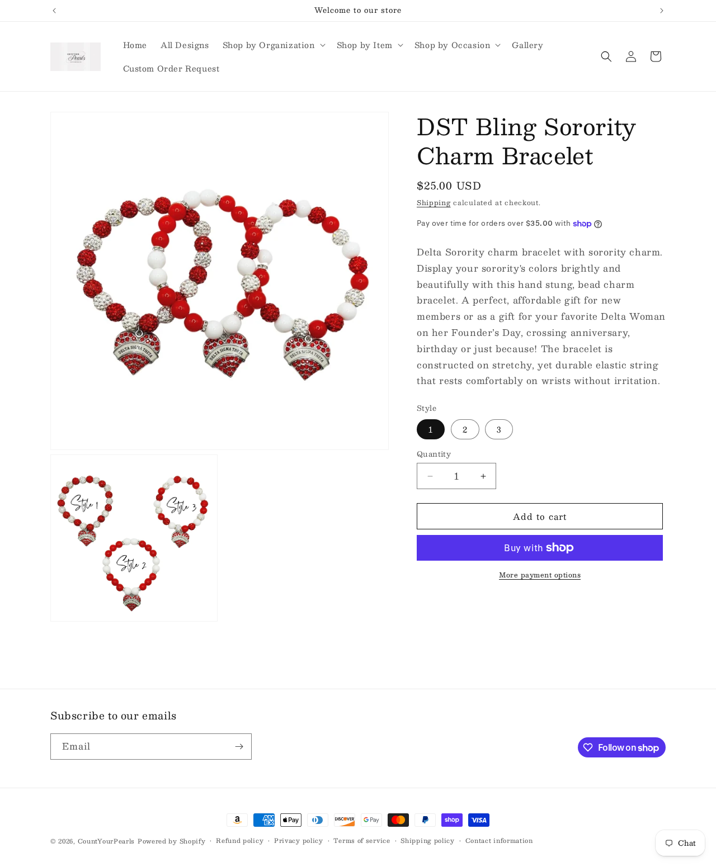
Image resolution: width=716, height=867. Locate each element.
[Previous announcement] (54, 10)
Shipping (434, 202)
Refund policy (239, 841)
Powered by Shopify (172, 841)
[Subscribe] (239, 746)
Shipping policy (428, 841)
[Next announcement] (661, 10)
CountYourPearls (106, 841)
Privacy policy (298, 841)
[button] (273, 44)
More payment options (540, 575)
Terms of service (361, 841)
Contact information (499, 841)
